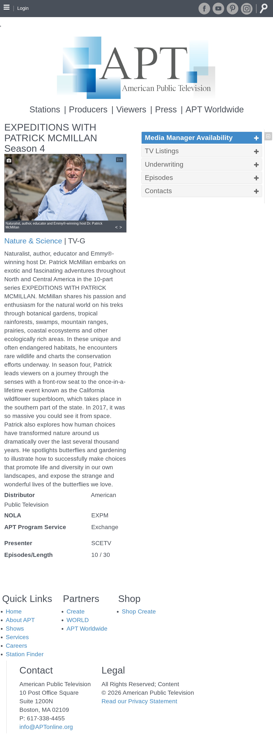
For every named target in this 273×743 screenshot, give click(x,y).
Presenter (18, 543)
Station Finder (25, 654)
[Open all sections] (268, 136)
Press (166, 109)
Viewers (131, 109)
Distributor (19, 495)
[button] (202, 137)
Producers (88, 109)
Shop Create (139, 611)
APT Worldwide (215, 109)
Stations (44, 109)
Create (76, 611)
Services (17, 637)
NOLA (12, 515)
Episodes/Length (28, 555)
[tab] (202, 138)
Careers (16, 645)
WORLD (78, 620)
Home (14, 611)
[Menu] (6, 8)
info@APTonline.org (46, 727)
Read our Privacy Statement (139, 701)
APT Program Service (35, 527)
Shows (15, 628)
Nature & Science (33, 241)
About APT (20, 620)
